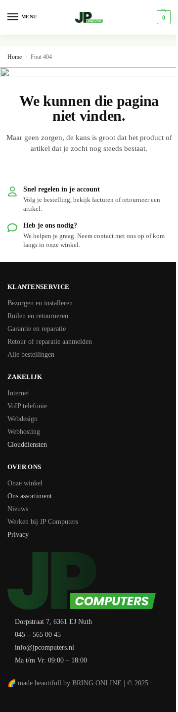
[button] (162, 17)
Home (14, 56)
